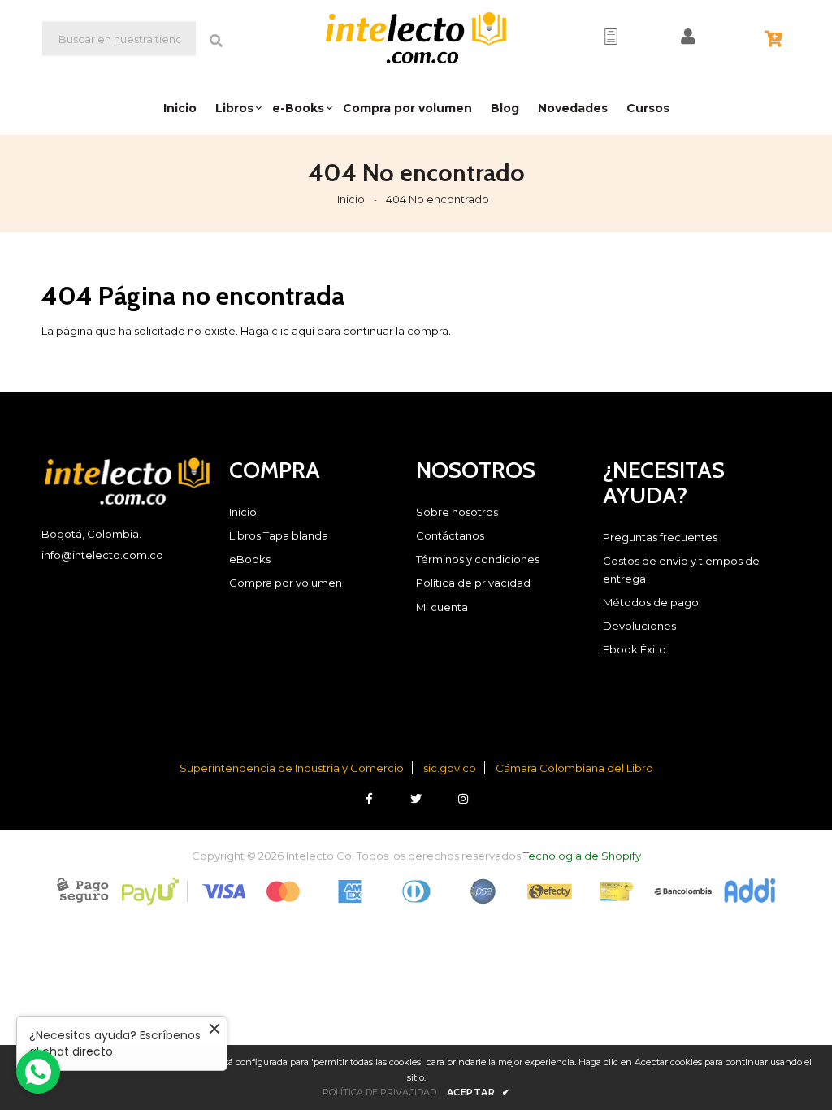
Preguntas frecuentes (660, 537)
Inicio (351, 199)
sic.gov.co (449, 767)
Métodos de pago (651, 602)
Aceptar (478, 1092)
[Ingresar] (688, 36)
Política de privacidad (473, 582)
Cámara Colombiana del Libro (574, 767)
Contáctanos (450, 535)
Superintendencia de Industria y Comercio (292, 767)
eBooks (250, 559)
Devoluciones (639, 625)
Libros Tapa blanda (278, 535)
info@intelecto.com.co (102, 555)
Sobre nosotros (457, 511)
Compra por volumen (285, 582)
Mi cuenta (442, 607)
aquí (303, 330)
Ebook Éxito (634, 649)
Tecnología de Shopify (582, 855)
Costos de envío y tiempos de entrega (681, 569)
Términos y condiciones (478, 559)
